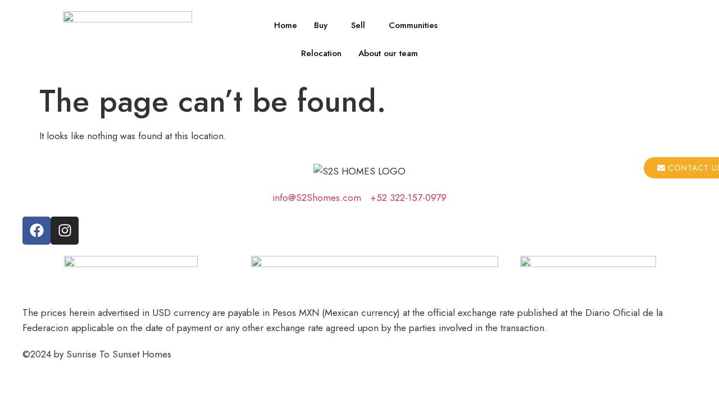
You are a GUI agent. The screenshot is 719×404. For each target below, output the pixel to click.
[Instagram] (65, 231)
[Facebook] (36, 231)
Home (285, 25)
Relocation (321, 53)
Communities (413, 25)
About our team (388, 53)
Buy (320, 25)
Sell (358, 25)
